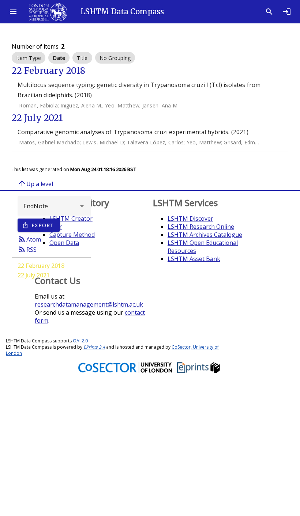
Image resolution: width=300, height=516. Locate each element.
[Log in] (287, 11)
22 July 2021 (34, 275)
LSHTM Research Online (201, 227)
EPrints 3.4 (94, 347)
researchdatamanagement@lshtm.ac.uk (89, 304)
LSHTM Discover (190, 219)
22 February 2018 (41, 266)
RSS (27, 249)
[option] (28, 58)
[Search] (269, 11)
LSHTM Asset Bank (194, 259)
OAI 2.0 (80, 341)
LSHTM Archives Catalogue (205, 235)
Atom (29, 239)
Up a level (35, 183)
